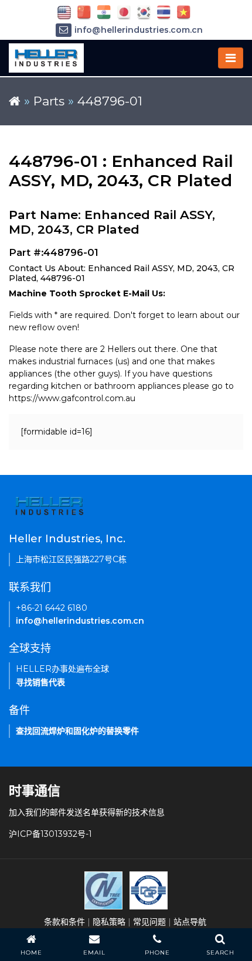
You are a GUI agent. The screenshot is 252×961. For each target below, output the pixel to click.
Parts (48, 101)
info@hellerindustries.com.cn (138, 30)
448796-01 (109, 101)
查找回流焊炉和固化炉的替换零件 (77, 731)
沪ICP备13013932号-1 (50, 834)
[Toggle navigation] (230, 58)
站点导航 (189, 921)
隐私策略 (109, 921)
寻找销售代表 (40, 682)
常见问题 (149, 921)
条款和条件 (64, 921)
